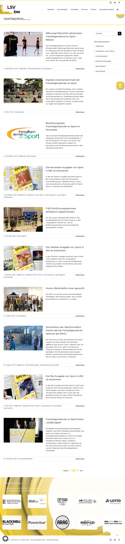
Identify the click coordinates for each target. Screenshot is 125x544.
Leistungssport (50, 195)
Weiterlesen (80, 68)
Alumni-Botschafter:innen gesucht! (65, 288)
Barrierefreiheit (53, 540)
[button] (117, 9)
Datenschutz (25, 540)
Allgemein (22, 68)
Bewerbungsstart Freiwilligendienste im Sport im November (63, 126)
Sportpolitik (8, 197)
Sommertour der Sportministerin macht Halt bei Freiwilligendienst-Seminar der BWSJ (64, 330)
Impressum (15, 540)
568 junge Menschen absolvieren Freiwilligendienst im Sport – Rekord (64, 36)
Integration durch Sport (35, 195)
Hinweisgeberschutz (38, 540)
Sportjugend (47, 68)
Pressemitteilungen (34, 68)
